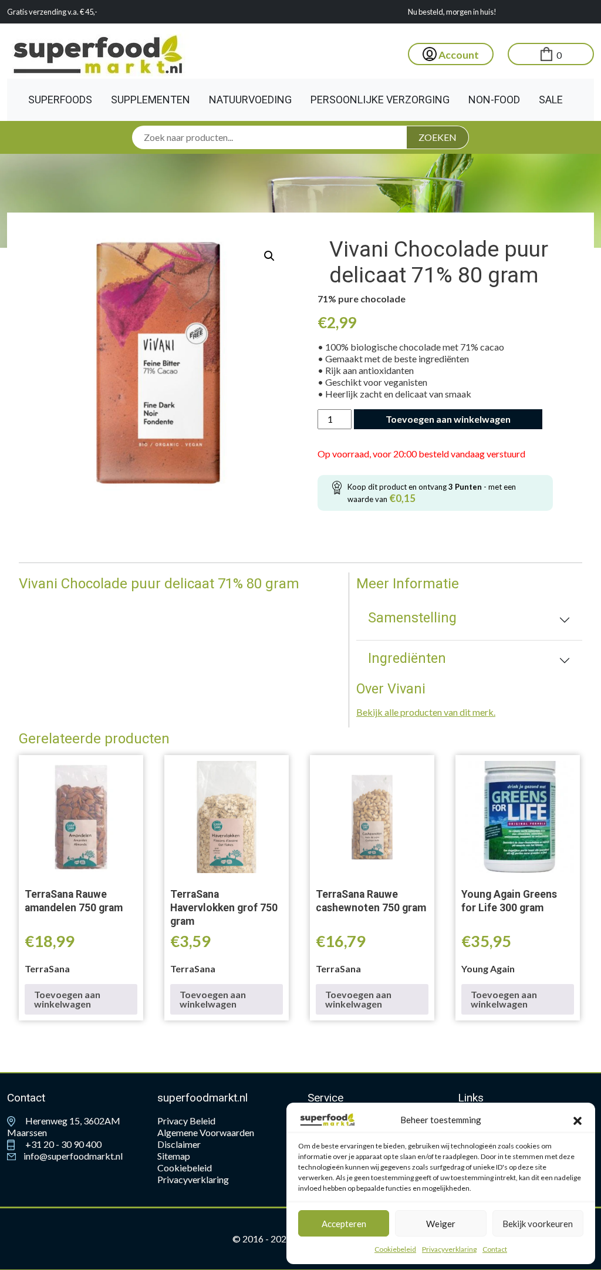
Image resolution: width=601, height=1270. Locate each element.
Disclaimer (179, 1144)
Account (458, 55)
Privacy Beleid (186, 1120)
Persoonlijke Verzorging (380, 99)
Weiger (440, 1223)
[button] (577, 1120)
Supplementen (150, 99)
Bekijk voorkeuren (537, 1223)
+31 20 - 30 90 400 (62, 1144)
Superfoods (60, 99)
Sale (551, 99)
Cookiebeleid (395, 1249)
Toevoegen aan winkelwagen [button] (67, 999)
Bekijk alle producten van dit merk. (425, 711)
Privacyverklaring (449, 1249)
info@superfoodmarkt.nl (72, 1155)
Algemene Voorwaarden (205, 1132)
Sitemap (173, 1155)
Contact (494, 1249)
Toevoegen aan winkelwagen (448, 419)
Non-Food (494, 99)
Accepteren (344, 1223)
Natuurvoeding (250, 99)
